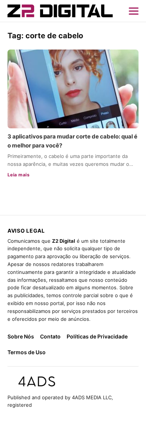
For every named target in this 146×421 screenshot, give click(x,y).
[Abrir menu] (134, 11)
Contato (50, 336)
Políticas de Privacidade (97, 336)
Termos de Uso (26, 352)
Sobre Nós (20, 336)
